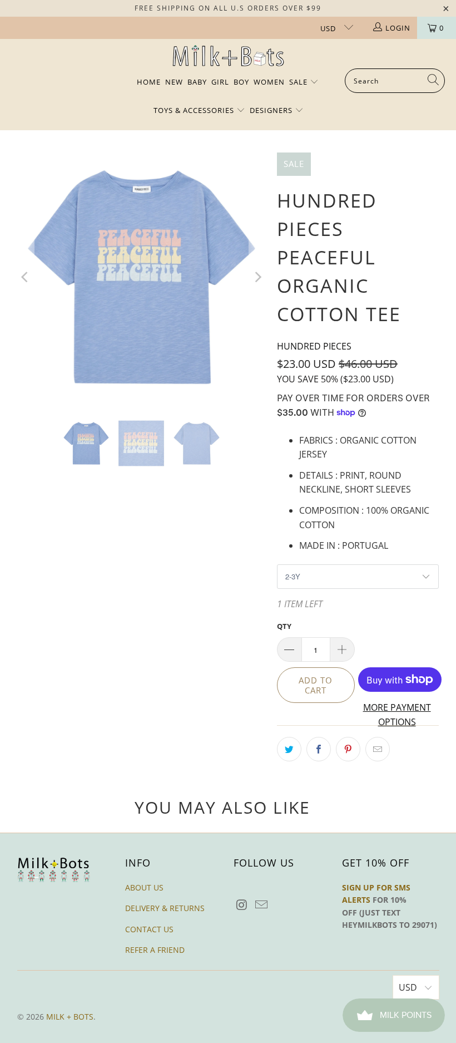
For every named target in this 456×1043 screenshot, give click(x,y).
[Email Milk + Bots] (262, 905)
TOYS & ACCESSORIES (194, 110)
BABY (197, 82)
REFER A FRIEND (155, 949)
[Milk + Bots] (228, 56)
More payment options (397, 714)
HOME (149, 82)
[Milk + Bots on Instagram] (242, 905)
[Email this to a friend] (377, 749)
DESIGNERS (272, 110)
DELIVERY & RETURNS (165, 908)
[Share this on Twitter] (289, 749)
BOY (241, 82)
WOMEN (269, 82)
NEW (174, 82)
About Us (144, 887)
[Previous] (25, 276)
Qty (284, 626)
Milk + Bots (69, 1016)
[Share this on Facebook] (318, 749)
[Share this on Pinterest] (348, 749)
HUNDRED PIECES (314, 346)
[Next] (257, 276)
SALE (299, 82)
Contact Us (149, 929)
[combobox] (395, 80)
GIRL (220, 82)
